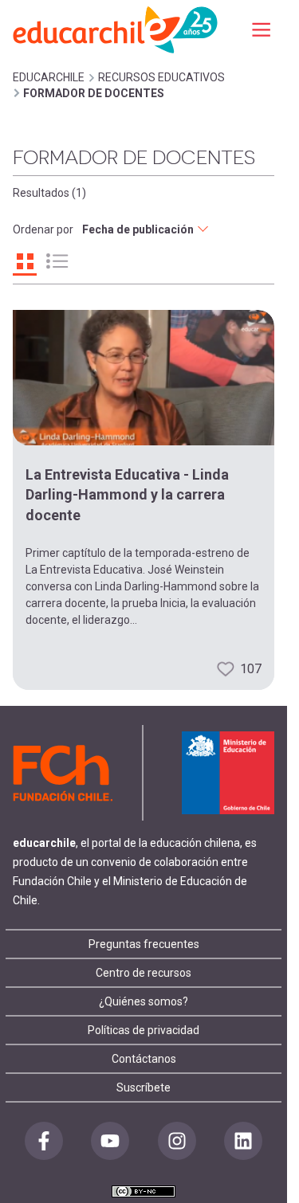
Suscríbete (143, 1087)
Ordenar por (43, 229)
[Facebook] (44, 1141)
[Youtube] (110, 1141)
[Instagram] (177, 1141)
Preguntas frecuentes (144, 944)
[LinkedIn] (243, 1141)
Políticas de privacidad (143, 1030)
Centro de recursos (143, 972)
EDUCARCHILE (49, 77)
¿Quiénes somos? (143, 1001)
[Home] (116, 29)
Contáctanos (144, 1058)
